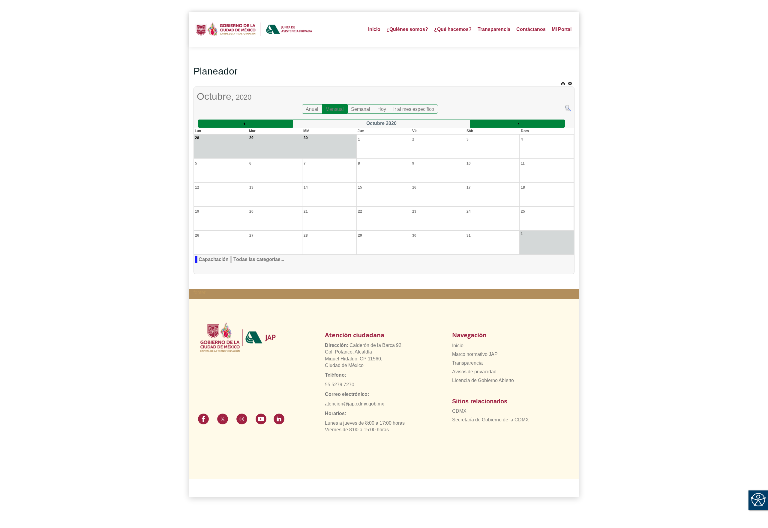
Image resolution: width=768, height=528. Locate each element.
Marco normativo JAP (475, 354)
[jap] (254, 29)
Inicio (374, 29)
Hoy (381, 109)
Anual (312, 109)
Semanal (360, 109)
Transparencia (467, 363)
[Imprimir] (563, 83)
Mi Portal (562, 29)
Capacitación (214, 259)
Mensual (335, 109)
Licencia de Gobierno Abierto (483, 380)
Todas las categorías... (258, 259)
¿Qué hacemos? (453, 29)
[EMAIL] (570, 83)
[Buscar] (568, 107)
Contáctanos (531, 29)
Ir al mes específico (413, 109)
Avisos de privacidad (474, 371)
